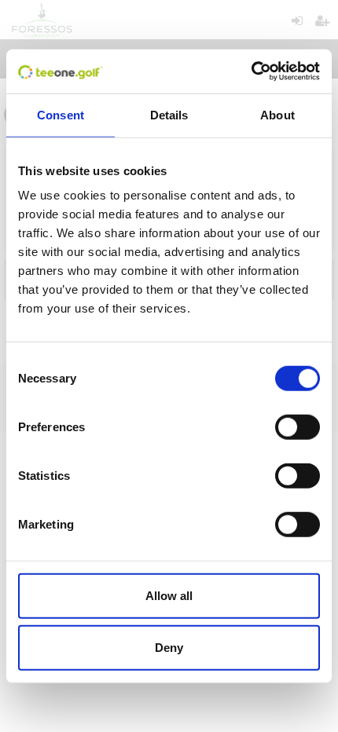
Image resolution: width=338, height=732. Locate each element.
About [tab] (277, 114)
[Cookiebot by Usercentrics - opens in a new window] (251, 71)
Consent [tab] (60, 114)
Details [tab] (169, 114)
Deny (169, 646)
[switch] (297, 427)
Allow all (169, 595)
